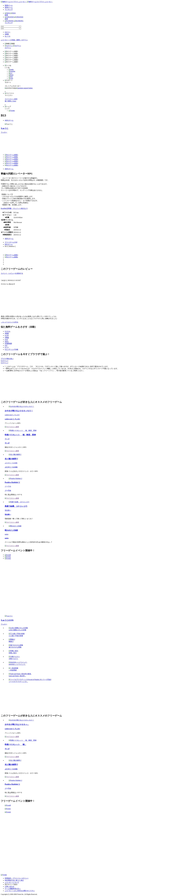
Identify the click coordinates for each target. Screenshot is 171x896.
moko (6, 534)
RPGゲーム (9, 244)
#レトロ (7, 36)
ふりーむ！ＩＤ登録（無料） (11, 40)
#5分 (6, 339)
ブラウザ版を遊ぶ (7, 358)
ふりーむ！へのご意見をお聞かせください (20, 891)
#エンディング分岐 (11, 349)
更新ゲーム (9, 7)
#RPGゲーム (9, 120)
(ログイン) (4, 361)
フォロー (4, 132)
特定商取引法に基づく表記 (14, 880)
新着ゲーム (9, 5)
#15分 (7, 335)
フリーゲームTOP (11, 242)
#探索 (7, 34)
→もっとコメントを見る (9, 322)
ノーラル (8, 486)
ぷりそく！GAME (11, 463)
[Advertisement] (15, 385)
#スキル (7, 331)
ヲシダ (7, 439)
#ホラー (7, 32)
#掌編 (7, 337)
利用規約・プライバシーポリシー (16, 878)
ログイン (24, 40)
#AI (6, 345)
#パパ (7, 347)
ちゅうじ (4, 128)
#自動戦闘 (8, 343)
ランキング (9, 9)
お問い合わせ (9, 886)
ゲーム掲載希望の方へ (13, 888)
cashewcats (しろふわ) (12, 415)
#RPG (7, 341)
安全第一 (8, 510)
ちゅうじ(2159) (7, 620)
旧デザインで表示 (11, 884)
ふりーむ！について (12, 882)
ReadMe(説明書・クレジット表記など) (14, 208)
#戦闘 (7, 333)
